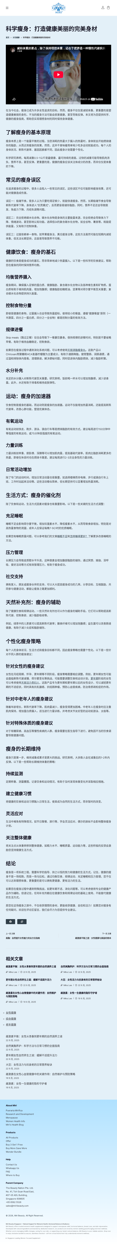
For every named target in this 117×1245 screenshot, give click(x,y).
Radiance (66, 1224)
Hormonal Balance (55, 1224)
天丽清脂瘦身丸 (76, 350)
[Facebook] (10, 921)
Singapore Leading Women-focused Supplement (23, 1238)
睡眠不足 (62, 536)
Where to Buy (13, 1175)
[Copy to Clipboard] (22, 921)
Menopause (12, 1117)
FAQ (8, 1171)
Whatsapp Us (12, 1168)
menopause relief (64, 1226)
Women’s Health (42, 1224)
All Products (12, 1137)
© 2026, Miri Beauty (15, 1215)
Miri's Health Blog (15, 1124)
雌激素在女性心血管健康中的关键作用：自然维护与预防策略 (40, 1074)
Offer (8, 1141)
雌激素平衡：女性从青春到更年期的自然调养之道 (31, 966)
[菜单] (7, 8)
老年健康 (11, 1024)
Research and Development (20, 1114)
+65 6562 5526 (13, 1202)
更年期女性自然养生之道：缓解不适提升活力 (29, 979)
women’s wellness (83, 1233)
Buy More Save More (16, 1148)
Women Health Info (15, 1121)
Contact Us (11, 1164)
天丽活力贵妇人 (30, 682)
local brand (57, 1233)
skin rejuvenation (101, 1226)
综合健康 (11, 1018)
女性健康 (11, 1012)
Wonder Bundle (13, 1151)
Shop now (107, 1231)
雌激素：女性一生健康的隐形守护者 (79, 992)
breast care (88, 1226)
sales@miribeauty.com (17, 1205)
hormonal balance (77, 1226)
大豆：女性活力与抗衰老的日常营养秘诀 (81, 979)
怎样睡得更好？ (79, 536)
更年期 (94, 678)
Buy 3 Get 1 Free (14, 1144)
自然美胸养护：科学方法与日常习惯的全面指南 (85, 966)
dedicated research (47, 1229)
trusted (21, 1226)
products (61, 1229)
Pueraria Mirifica (14, 1110)
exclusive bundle (17, 1233)
